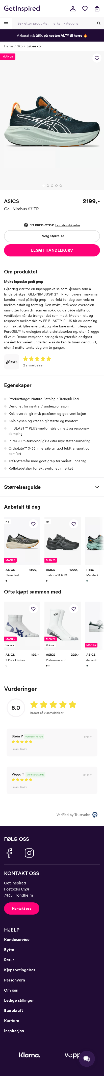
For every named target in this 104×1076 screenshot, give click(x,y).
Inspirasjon (14, 1030)
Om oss (11, 990)
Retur (9, 959)
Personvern (14, 980)
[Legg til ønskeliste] (96, 58)
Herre (8, 46)
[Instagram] (29, 853)
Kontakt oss (21, 908)
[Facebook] (9, 853)
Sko (20, 46)
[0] (85, 9)
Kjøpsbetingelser (19, 970)
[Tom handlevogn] (97, 9)
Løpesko (34, 46)
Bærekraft (13, 1010)
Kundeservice (17, 939)
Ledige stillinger (19, 1000)
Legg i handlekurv (52, 250)
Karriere (11, 1020)
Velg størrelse (53, 236)
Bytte (9, 949)
